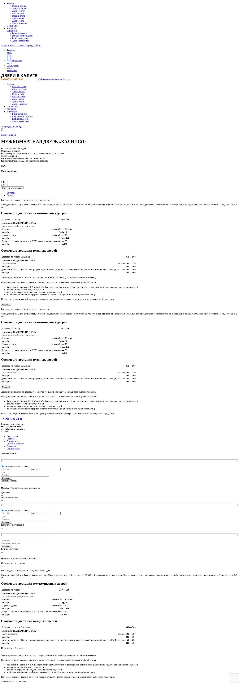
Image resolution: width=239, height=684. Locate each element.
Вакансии (11, 446)
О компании (12, 26)
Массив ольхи (18, 16)
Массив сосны (19, 6)
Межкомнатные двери (22, 36)
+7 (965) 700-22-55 (10, 45)
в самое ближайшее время (17, 466)
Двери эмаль (18, 21)
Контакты (11, 28)
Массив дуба (18, 13)
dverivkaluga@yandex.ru (30, 45)
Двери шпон (18, 18)
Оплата (5, 387)
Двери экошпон (19, 23)
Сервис (10, 439)
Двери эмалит (18, 11)
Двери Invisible (19, 8)
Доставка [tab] (11, 193)
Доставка (6, 304)
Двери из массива (20, 41)
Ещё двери (12, 31)
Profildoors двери (20, 38)
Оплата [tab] (10, 195)
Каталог (10, 3)
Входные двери (19, 33)
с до (20, 469)
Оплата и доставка (15, 443)
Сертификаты (13, 448)
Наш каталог (13, 436)
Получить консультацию (12, 188)
